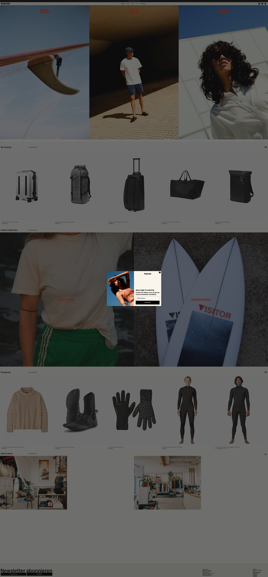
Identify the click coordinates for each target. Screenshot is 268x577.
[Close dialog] (160, 272)
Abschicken (148, 302)
